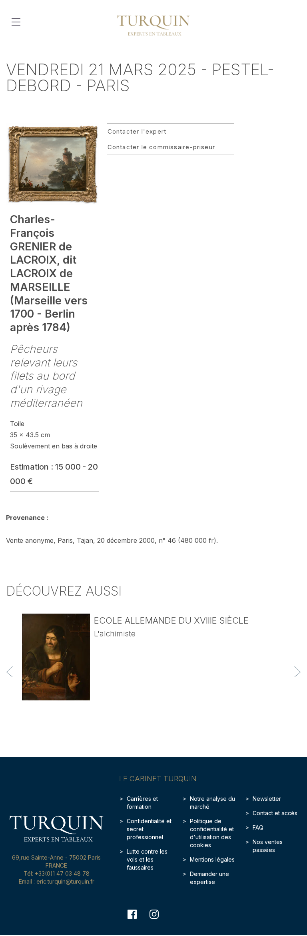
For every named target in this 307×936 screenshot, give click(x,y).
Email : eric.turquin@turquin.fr (56, 881)
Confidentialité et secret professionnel (149, 829)
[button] (9, 671)
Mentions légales (212, 859)
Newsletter (267, 798)
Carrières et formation (142, 802)
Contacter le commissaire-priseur (161, 147)
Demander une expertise (209, 877)
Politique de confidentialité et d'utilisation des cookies (212, 833)
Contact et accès (275, 813)
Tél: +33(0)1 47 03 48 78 (57, 873)
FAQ (258, 827)
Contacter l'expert (137, 131)
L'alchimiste (115, 633)
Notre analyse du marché (212, 802)
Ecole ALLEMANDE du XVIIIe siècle (171, 620)
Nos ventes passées (268, 845)
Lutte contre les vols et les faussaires (147, 859)
